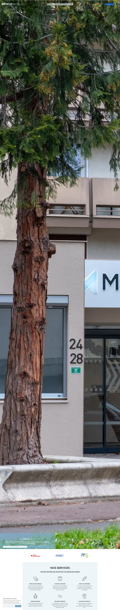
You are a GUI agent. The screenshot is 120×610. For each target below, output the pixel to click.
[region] (12, 602)
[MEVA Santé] (10, 4)
